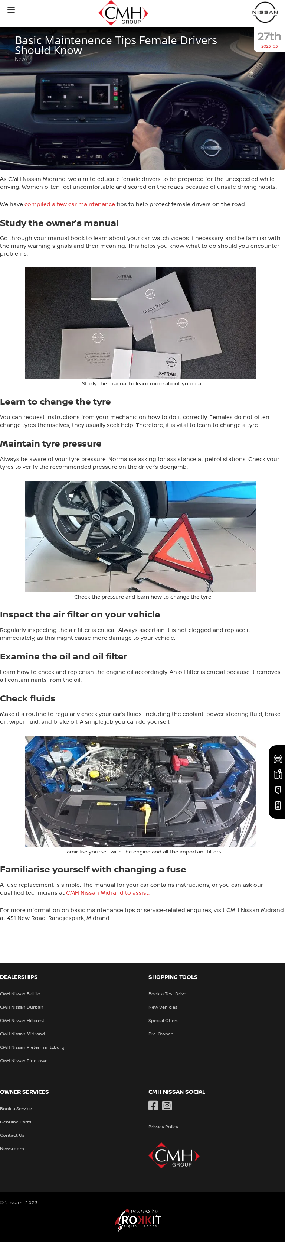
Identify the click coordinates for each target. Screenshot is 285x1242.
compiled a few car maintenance (69, 204)
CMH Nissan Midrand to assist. (108, 892)
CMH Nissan (265, 12)
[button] (11, 9)
